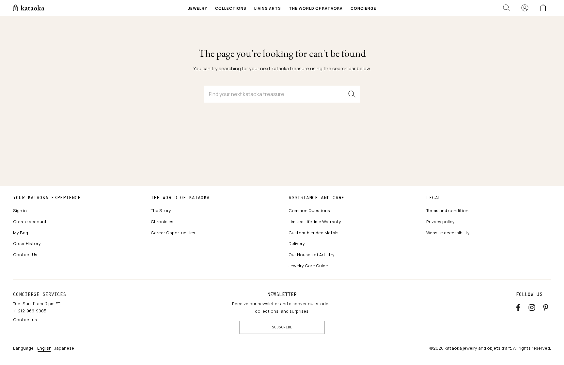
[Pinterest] (545, 306)
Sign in (20, 210)
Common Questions (309, 210)
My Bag (20, 233)
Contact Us (25, 254)
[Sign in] (525, 8)
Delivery (297, 243)
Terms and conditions (448, 210)
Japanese (64, 348)
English (44, 348)
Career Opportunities (173, 233)
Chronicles (162, 221)
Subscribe (282, 327)
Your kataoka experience (47, 198)
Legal (433, 198)
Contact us (25, 320)
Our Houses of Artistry (312, 254)
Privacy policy (440, 221)
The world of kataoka (180, 198)
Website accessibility (448, 233)
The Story (161, 210)
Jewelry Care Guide (308, 266)
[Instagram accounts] (531, 306)
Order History (27, 243)
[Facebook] (518, 306)
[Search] (351, 94)
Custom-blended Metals (313, 233)
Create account (30, 221)
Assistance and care (316, 198)
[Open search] (506, 8)
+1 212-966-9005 (29, 311)
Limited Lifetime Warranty (315, 221)
